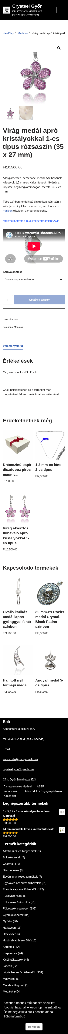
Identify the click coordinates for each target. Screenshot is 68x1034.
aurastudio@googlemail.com (20, 759)
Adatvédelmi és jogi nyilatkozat (44, 791)
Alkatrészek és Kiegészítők (20, 851)
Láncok (7, 966)
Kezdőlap (8, 33)
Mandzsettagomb (13, 985)
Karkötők (8, 946)
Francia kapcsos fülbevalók (20, 889)
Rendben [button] (34, 1026)
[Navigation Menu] (60, 10)
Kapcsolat (10, 795)
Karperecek (10, 953)
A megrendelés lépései (18, 786)
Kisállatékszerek (13, 959)
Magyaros (9, 978)
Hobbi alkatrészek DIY (17, 940)
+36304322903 (15, 738)
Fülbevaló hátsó (12, 895)
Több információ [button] (14, 1016)
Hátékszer (9, 934)
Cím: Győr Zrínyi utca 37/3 (19, 779)
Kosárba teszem (39, 299)
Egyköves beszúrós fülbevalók (22, 883)
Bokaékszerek (12, 857)
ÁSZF (40, 786)
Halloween (9, 927)
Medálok (23, 33)
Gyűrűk (7, 921)
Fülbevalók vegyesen (16, 908)
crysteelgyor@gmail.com (18, 769)
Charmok (8, 863)
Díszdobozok (11, 870)
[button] (59, 48)
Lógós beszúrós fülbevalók (19, 972)
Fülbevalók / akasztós (16, 902)
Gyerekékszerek (13, 914)
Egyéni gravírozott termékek (20, 876)
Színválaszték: (12, 271)
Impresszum (11, 791)
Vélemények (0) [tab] (13, 345)
